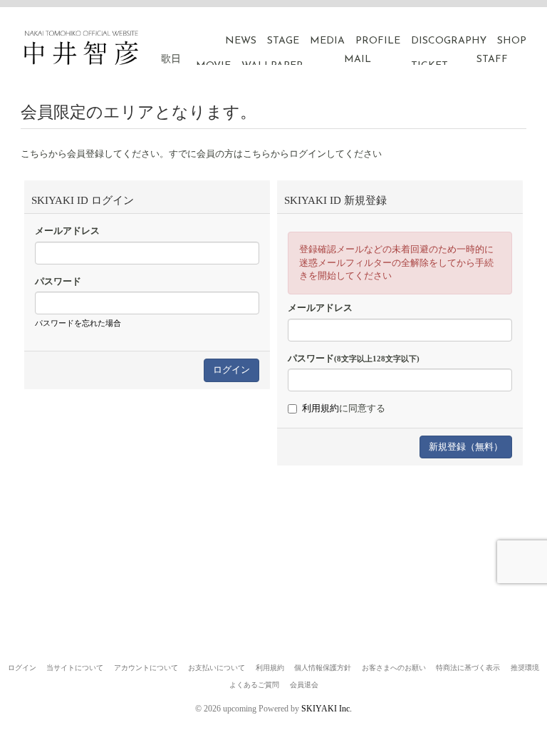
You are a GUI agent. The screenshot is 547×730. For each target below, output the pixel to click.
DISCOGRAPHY (448, 41)
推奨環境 (525, 668)
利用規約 (320, 408)
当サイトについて (74, 668)
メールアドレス (67, 230)
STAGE (283, 41)
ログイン (22, 668)
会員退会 (304, 685)
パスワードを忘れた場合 (78, 323)
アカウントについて (146, 668)
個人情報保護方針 (322, 668)
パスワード (58, 281)
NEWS (240, 41)
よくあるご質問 (254, 685)
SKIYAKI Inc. (326, 709)
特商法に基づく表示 (468, 668)
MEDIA (327, 41)
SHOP (511, 41)
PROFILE (377, 41)
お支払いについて (216, 668)
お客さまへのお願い (394, 668)
